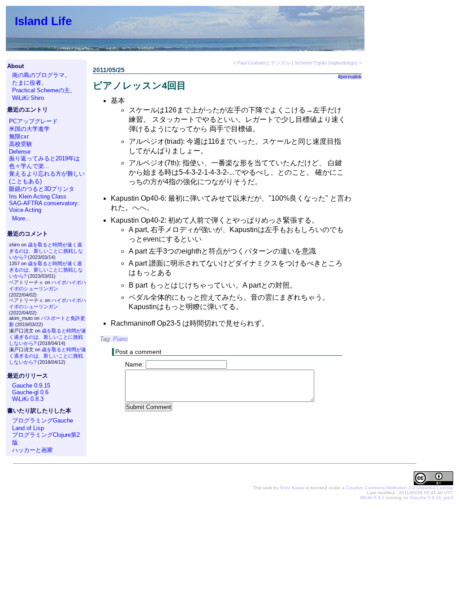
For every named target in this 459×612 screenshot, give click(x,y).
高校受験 (20, 144)
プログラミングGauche (42, 420)
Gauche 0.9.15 (31, 385)
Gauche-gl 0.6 (30, 392)
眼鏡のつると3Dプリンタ (41, 188)
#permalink (350, 76)
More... (21, 218)
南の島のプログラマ (38, 75)
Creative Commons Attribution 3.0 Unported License (399, 487)
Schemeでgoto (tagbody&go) (326, 62)
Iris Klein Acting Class (37, 196)
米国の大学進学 (29, 128)
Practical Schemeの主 (41, 90)
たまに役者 (26, 82)
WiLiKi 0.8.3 (27, 399)
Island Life (43, 21)
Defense (19, 151)
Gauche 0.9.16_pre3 (431, 497)
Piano (120, 339)
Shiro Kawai (292, 487)
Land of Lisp (28, 428)
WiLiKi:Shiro (28, 98)
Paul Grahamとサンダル (263, 62)
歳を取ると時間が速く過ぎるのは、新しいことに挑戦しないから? (46, 251)
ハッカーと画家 (32, 450)
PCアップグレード (33, 121)
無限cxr (19, 136)
